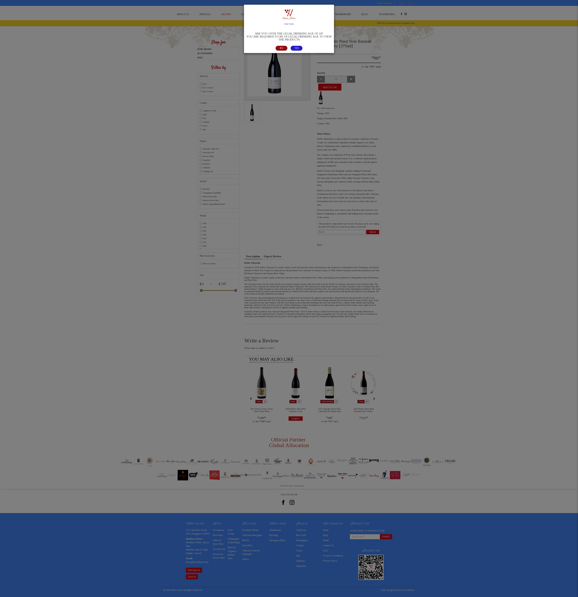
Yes (297, 48)
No (281, 48)
